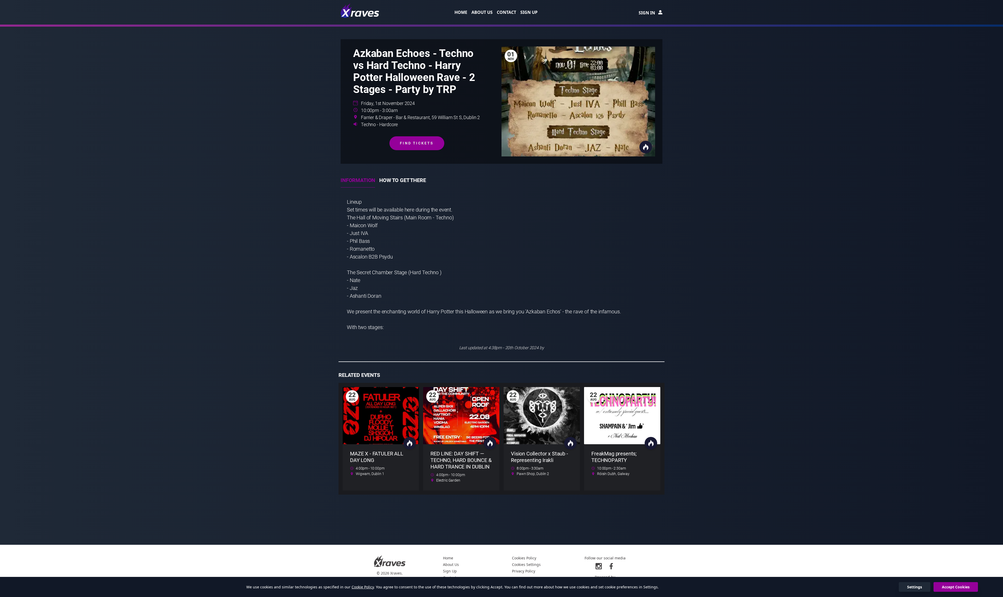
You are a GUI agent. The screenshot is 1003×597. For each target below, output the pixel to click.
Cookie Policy (363, 586)
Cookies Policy (524, 557)
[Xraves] (360, 10)
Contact (506, 12)
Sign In (647, 13)
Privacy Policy (523, 571)
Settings (914, 586)
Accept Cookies (956, 586)
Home (460, 12)
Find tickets (417, 143)
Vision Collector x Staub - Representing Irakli (539, 456)
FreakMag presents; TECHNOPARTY (614, 456)
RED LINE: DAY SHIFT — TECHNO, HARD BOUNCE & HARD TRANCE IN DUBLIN (461, 460)
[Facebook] (611, 566)
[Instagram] (599, 566)
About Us (482, 12)
